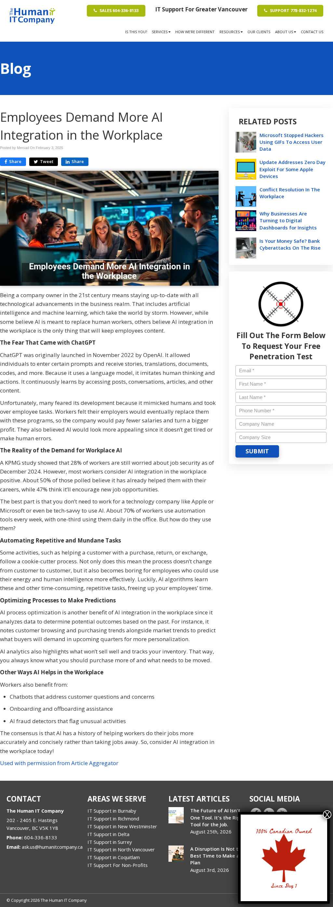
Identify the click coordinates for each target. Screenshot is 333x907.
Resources (230, 31)
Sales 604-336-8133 (119, 10)
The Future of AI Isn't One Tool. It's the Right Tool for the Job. (217, 817)
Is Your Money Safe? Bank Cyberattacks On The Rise (290, 244)
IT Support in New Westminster (122, 826)
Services (160, 31)
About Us (284, 31)
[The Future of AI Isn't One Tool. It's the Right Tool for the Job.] (176, 815)
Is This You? (136, 31)
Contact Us (312, 31)
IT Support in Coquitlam (113, 857)
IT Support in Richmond (113, 818)
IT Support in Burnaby (111, 810)
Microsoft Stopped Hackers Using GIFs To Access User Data (292, 142)
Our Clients (258, 31)
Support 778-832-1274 (292, 10)
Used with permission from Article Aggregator (59, 763)
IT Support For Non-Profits (117, 865)
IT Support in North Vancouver (121, 849)
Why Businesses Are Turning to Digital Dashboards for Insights (288, 220)
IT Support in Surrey (109, 842)
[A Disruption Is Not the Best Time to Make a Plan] (176, 853)
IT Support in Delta (108, 834)
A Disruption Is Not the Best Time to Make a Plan (217, 855)
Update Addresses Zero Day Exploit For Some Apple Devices (293, 169)
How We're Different (195, 31)
